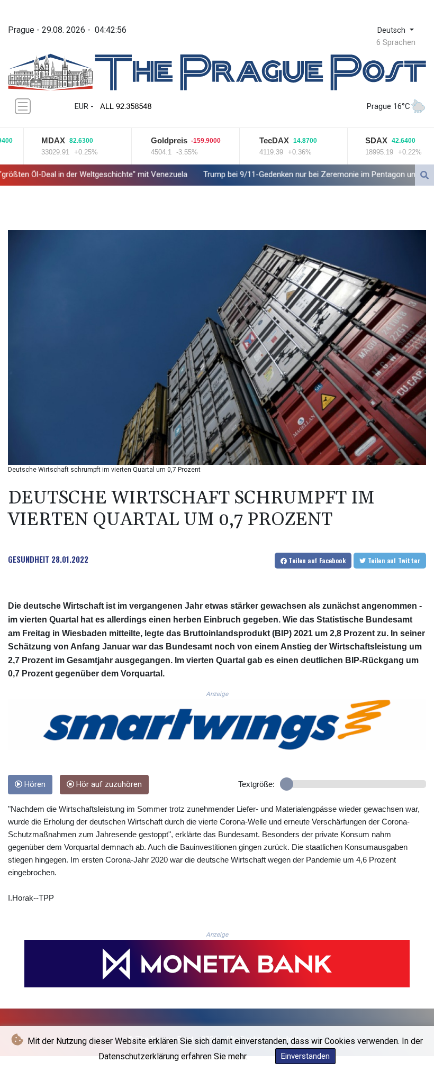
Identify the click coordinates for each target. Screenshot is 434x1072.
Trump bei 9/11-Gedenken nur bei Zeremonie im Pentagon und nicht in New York (276, 174)
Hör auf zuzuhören (108, 784)
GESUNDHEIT (28, 559)
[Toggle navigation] (23, 106)
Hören (34, 784)
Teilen (316, 560)
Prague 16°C (388, 106)
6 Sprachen (395, 42)
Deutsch (392, 30)
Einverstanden (305, 1056)
